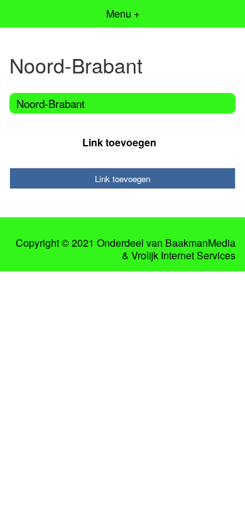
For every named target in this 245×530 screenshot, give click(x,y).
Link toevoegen (119, 142)
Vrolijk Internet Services (183, 255)
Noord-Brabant (50, 103)
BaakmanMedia (200, 243)
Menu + (122, 13)
